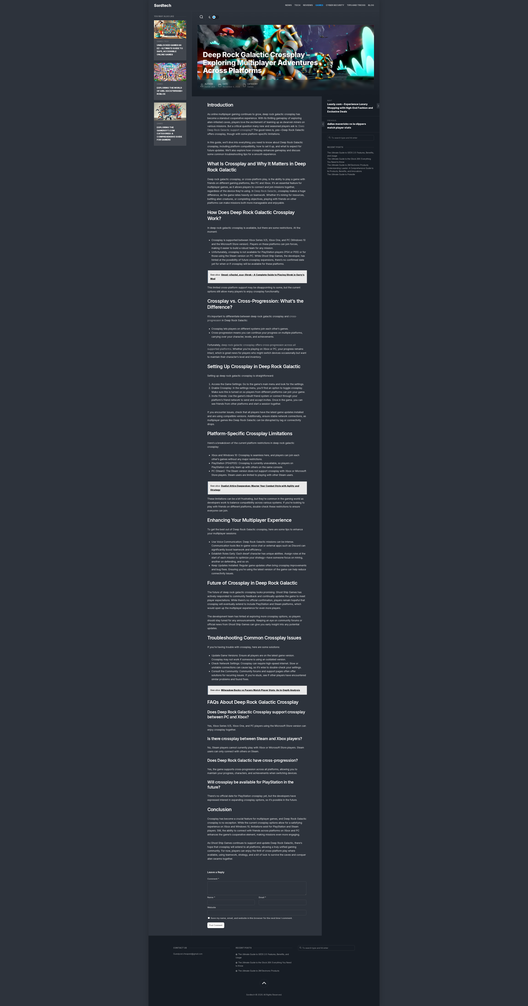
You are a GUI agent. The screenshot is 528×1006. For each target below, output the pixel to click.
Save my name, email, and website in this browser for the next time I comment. (251, 918)
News (288, 5)
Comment (213, 878)
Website (211, 907)
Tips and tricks (356, 5)
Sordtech (162, 5)
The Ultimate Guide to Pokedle (341, 174)
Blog (371, 5)
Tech (297, 5)
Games (319, 5)
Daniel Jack (210, 86)
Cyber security (335, 5)
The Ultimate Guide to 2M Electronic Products (347, 165)
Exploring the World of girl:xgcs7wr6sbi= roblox (170, 90)
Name (211, 897)
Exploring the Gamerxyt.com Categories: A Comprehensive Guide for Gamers (169, 133)
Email (262, 897)
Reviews (308, 5)
